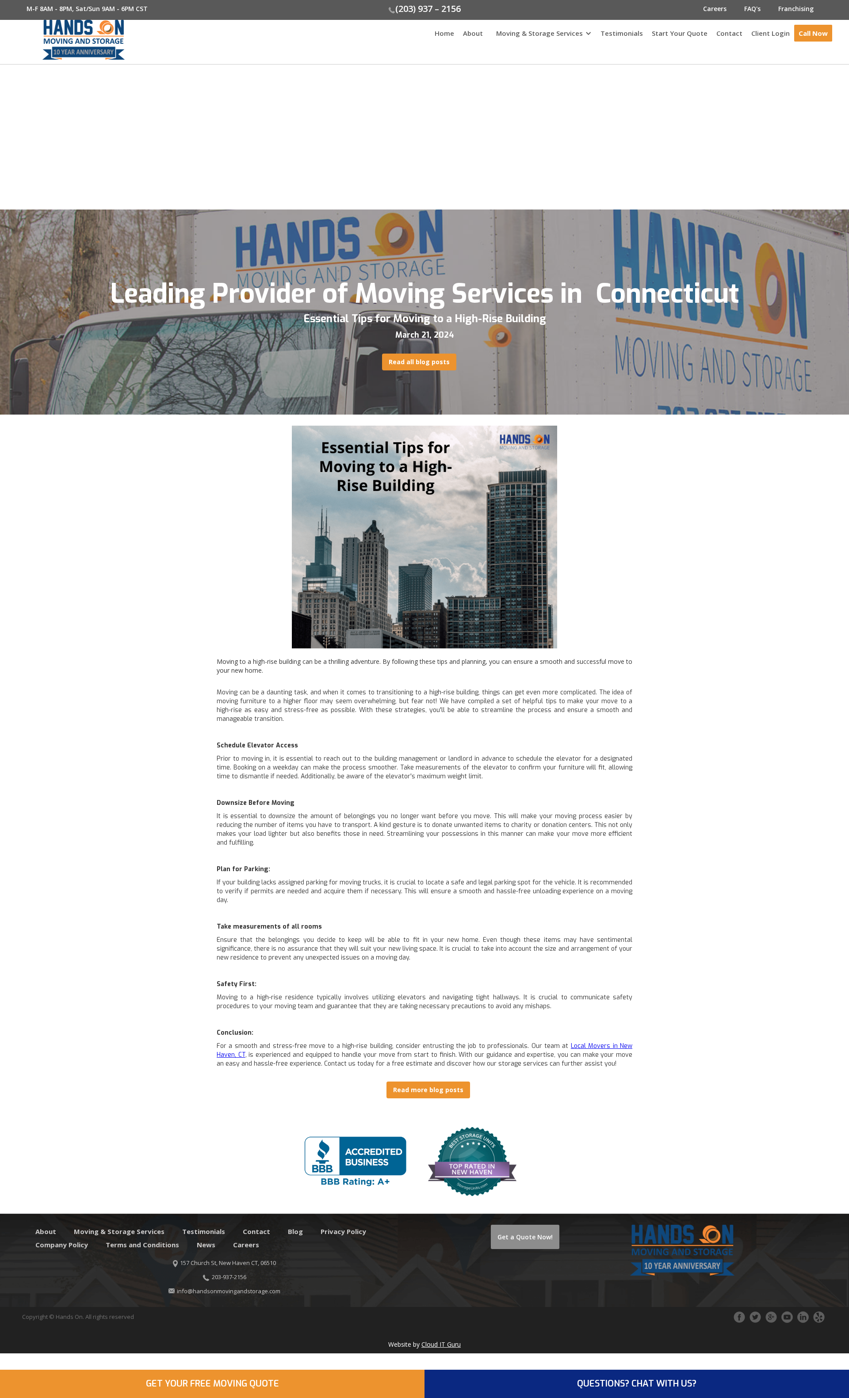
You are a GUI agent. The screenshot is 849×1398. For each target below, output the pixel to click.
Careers (715, 8)
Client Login (770, 33)
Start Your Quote (680, 33)
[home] (62, 40)
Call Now (813, 33)
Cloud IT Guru (441, 1344)
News (206, 1244)
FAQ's (752, 8)
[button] (542, 37)
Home (444, 33)
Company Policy (61, 1244)
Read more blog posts (428, 1090)
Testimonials (621, 33)
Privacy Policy (343, 1231)
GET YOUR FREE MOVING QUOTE (212, 1384)
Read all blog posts (419, 362)
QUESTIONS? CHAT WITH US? (636, 1384)
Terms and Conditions (142, 1244)
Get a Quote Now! (525, 1237)
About (473, 33)
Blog (295, 1231)
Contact (729, 33)
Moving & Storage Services (539, 33)
